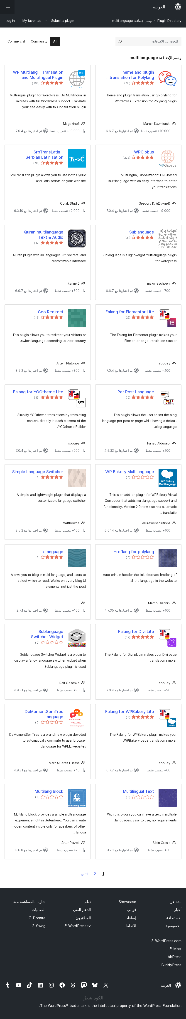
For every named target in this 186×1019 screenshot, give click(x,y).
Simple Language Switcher (37, 471)
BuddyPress (171, 965)
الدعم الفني (82, 909)
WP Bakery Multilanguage (129, 471)
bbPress (174, 956)
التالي (84, 874)
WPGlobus (144, 152)
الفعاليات (38, 909)
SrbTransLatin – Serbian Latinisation (44, 155)
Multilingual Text (138, 791)
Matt (175, 948)
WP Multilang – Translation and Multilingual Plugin (38, 75)
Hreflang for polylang (134, 551)
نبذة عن (175, 901)
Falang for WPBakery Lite (129, 711)
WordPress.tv (77, 926)
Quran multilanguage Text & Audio (43, 235)
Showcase (127, 901)
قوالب (131, 909)
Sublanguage (141, 232)
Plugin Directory (169, 21)
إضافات (130, 918)
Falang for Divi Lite (136, 631)
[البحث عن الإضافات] (120, 41)
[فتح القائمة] (7, 7)
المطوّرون (83, 918)
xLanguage (52, 551)
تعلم (87, 901)
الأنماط (131, 926)
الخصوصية (173, 926)
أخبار (177, 909)
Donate (36, 918)
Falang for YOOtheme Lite (38, 391)
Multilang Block (49, 791)
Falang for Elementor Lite (129, 311)
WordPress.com (166, 941)
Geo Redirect (50, 311)
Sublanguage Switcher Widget (47, 634)
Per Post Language (135, 391)
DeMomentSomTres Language (44, 714)
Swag (38, 926)
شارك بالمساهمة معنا (29, 901)
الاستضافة (173, 918)
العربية (166, 985)
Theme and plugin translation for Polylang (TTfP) (132, 75)
